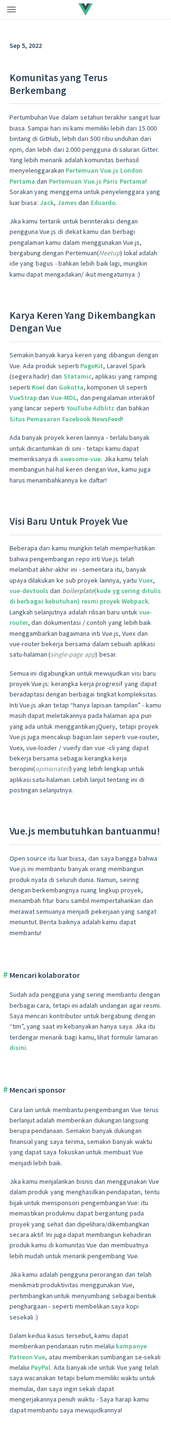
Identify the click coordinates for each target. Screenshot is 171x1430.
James (67, 202)
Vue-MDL (63, 397)
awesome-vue (80, 459)
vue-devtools (29, 590)
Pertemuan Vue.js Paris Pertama (97, 181)
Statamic (78, 376)
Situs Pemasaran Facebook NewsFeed (66, 419)
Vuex (146, 580)
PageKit (91, 366)
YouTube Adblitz (90, 408)
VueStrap (23, 397)
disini (18, 1047)
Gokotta (71, 387)
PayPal (40, 1367)
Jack (47, 202)
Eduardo (103, 202)
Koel (38, 387)
